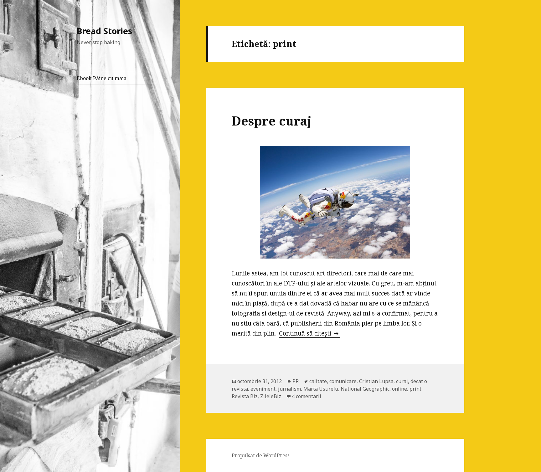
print (415, 388)
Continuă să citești (309, 333)
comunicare (343, 381)
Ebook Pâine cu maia (101, 78)
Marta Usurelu (320, 388)
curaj (402, 381)
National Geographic (365, 388)
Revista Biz (245, 396)
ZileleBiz (270, 396)
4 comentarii (306, 396)
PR (295, 381)
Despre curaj (272, 120)
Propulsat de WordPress (261, 455)
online (399, 388)
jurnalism (289, 388)
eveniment (263, 388)
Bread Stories (104, 31)
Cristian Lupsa (376, 381)
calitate (318, 381)
